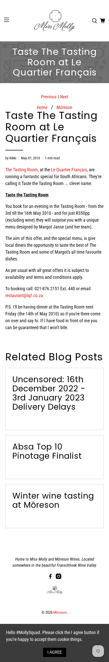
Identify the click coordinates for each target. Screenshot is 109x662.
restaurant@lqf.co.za (24, 295)
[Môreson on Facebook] (50, 577)
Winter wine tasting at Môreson (53, 500)
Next (64, 97)
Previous (49, 97)
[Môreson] (54, 20)
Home (42, 107)
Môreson (64, 107)
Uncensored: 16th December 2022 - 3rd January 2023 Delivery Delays (48, 393)
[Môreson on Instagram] (58, 577)
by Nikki (10, 158)
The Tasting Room (21, 169)
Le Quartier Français (69, 169)
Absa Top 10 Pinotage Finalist (47, 451)
